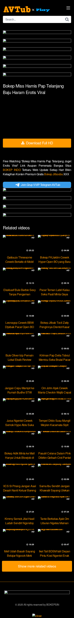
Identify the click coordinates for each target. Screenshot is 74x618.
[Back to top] (68, 610)
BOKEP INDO (12, 170)
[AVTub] (27, 9)
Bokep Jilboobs (53, 174)
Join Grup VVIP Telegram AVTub (40, 185)
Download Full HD (39, 142)
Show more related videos (37, 566)
